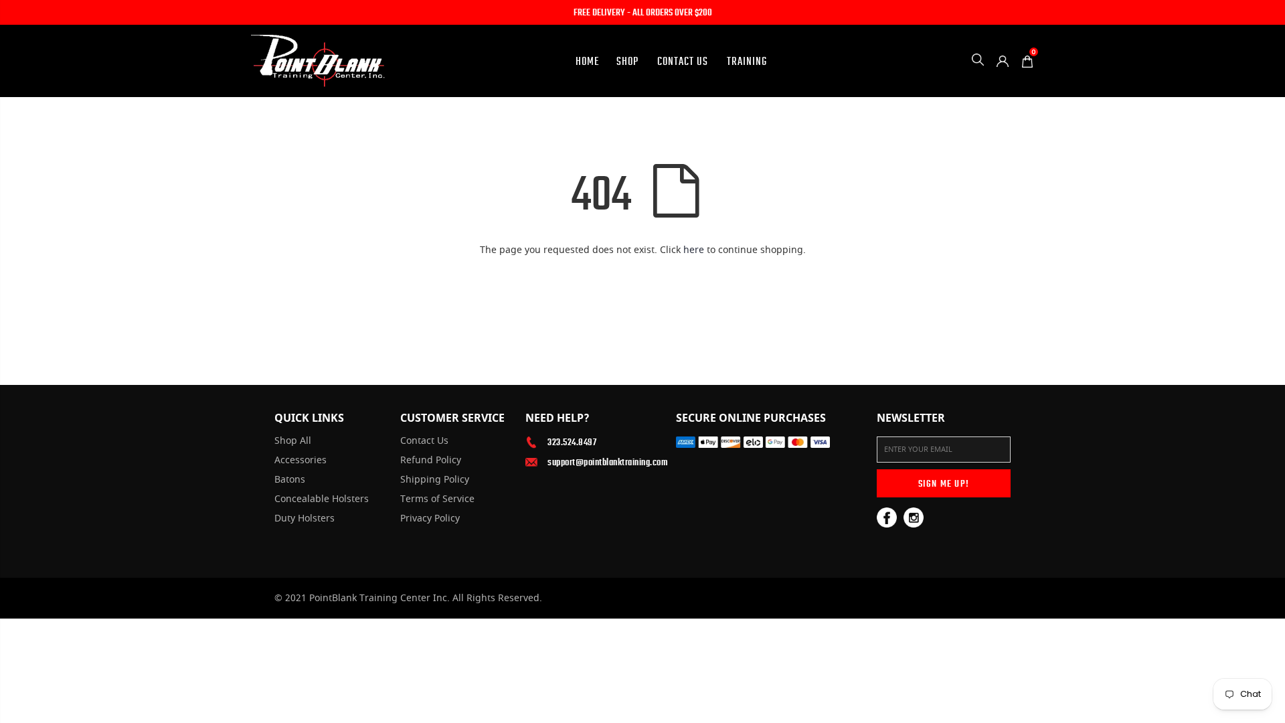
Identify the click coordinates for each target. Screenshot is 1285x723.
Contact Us (424, 441)
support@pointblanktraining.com (601, 462)
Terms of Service (437, 499)
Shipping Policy (434, 480)
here (693, 250)
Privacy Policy (430, 519)
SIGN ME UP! (943, 483)
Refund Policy (430, 460)
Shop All (292, 441)
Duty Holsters (304, 519)
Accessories (300, 460)
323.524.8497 (571, 441)
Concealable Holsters (321, 499)
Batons (289, 480)
